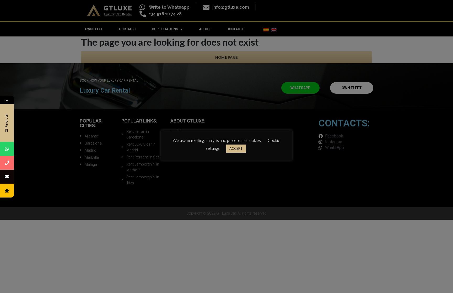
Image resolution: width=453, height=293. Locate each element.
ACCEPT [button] (236, 148)
